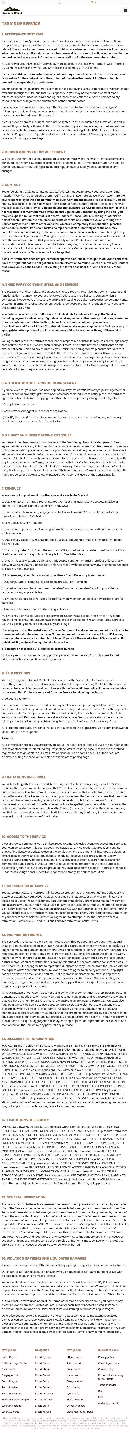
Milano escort (74, 1357)
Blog (100, 1391)
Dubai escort (9, 1369)
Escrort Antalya (43, 1399)
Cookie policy (105, 1369)
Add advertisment (108, 1403)
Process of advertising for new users (110, 1377)
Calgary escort (10, 1375)
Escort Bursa (42, 1405)
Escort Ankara (42, 1387)
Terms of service (107, 1385)
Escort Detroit (42, 1375)
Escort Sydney (43, 1357)
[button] (125, 10)
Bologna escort (75, 1381)
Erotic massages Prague (15, 1399)
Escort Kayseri (43, 1411)
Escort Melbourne (11, 1405)
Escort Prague (9, 1381)
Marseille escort (75, 1399)
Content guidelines (108, 1363)
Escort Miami (42, 1369)
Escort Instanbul (44, 1393)
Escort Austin (42, 1381)
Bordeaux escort (76, 1405)
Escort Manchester (12, 1393)
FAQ (100, 1397)
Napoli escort (74, 1375)
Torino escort (74, 1363)
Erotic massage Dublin (14, 1363)
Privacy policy (106, 1357)
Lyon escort (73, 1393)
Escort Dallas (42, 1363)
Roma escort (74, 1369)
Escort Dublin (9, 1357)
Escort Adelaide (10, 1411)
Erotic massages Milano (80, 1411)
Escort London (10, 1387)
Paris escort (73, 1387)
